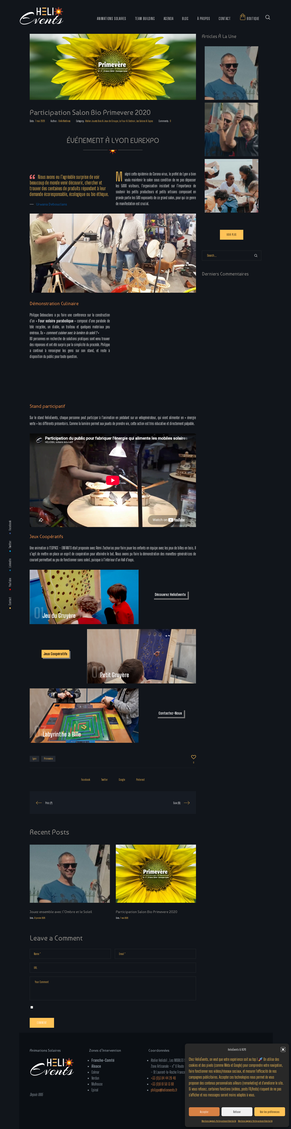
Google (122, 779)
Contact (10, 601)
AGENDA (169, 18)
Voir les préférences (270, 1112)
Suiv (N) (176, 803)
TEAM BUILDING (145, 18)
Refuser (237, 1112)
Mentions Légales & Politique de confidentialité (219, 1121)
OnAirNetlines (64, 121)
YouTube (10, 582)
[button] (283, 1049)
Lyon (34, 758)
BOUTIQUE (253, 18)
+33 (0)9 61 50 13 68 (162, 1084)
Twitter (10, 544)
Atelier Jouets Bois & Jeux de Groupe (101, 121)
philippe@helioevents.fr (164, 1090)
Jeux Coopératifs (55, 654)
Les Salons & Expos (144, 121)
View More (84, 597)
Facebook (10, 525)
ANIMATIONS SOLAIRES (111, 18)
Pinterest (140, 779)
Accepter (204, 1112)
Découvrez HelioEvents (170, 594)
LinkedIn (10, 563)
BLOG (185, 18)
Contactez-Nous (170, 713)
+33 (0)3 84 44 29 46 (163, 1078)
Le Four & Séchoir (127, 121)
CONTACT (225, 18)
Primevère (48, 758)
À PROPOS (203, 18)
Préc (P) (48, 803)
